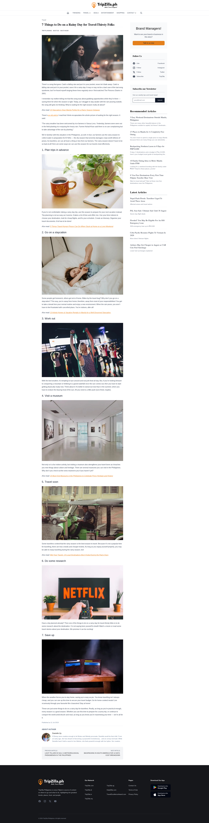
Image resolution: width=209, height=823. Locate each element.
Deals (96, 13)
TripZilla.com (89, 785)
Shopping (121, 13)
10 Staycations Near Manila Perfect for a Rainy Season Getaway (75, 110)
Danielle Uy (56, 733)
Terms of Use (133, 790)
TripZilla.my (89, 799)
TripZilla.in (88, 794)
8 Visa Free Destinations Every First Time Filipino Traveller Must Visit (146, 176)
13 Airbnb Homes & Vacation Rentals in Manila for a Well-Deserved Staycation (80, 313)
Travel (86, 13)
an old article (53, 115)
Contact (130, 13)
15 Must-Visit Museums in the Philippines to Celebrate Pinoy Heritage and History (81, 476)
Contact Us (132, 785)
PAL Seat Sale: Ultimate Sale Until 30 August (148, 210)
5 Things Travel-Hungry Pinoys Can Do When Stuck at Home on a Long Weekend (81, 226)
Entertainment (107, 13)
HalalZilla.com (111, 790)
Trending (76, 13)
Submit (160, 100)
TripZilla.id (88, 790)
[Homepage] (68, 13)
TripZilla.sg (110, 785)
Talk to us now (148, 43)
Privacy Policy (133, 794)
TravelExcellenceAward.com (116, 794)
